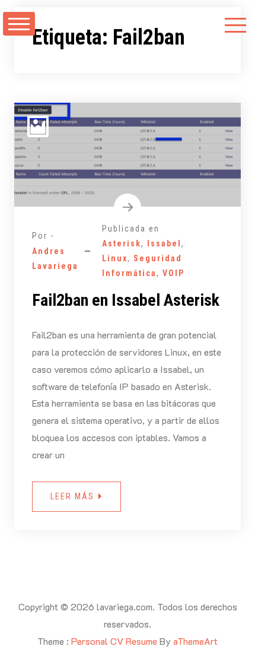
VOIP (173, 273)
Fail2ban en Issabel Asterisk (125, 300)
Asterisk (121, 243)
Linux (115, 258)
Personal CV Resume (114, 641)
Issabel (164, 243)
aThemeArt (195, 641)
